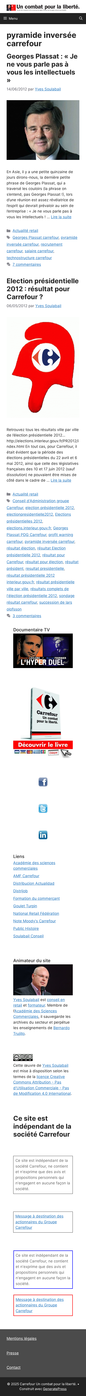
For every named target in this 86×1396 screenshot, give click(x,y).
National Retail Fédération (36, 913)
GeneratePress (55, 1389)
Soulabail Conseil (28, 936)
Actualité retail (25, 230)
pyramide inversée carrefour (49, 541)
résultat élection (21, 548)
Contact (14, 1367)
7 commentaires (27, 264)
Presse (13, 1353)
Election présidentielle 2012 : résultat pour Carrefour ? (43, 289)
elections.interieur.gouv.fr (29, 528)
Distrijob (20, 891)
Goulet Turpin (25, 906)
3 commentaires (27, 616)
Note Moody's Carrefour (34, 921)
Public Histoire (26, 928)
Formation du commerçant (36, 898)
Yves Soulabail (55, 1065)
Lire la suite (61, 217)
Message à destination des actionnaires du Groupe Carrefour (39, 1222)
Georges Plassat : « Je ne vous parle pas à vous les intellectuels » (42, 68)
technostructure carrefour (29, 258)
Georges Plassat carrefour (36, 237)
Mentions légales (22, 1338)
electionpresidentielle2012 (30, 514)
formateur (36, 1005)
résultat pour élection (44, 562)
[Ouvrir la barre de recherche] (81, 18)
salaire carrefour (39, 251)
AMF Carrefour (26, 876)
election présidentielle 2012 (49, 508)
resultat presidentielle (45, 568)
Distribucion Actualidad (33, 883)
